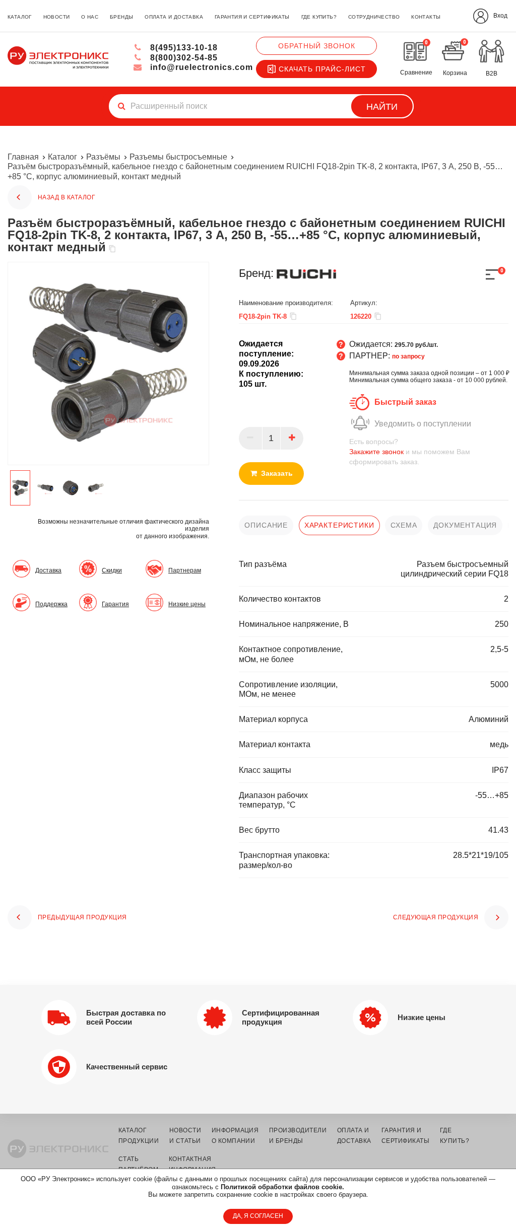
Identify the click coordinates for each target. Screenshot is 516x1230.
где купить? (319, 17)
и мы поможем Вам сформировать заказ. (409, 452)
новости (56, 17)
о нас (89, 17)
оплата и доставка (174, 17)
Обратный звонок (316, 46)
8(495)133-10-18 (183, 47)
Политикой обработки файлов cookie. (282, 1187)
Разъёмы (103, 157)
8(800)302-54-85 (183, 57)
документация (465, 525)
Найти (382, 107)
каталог (20, 17)
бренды (121, 17)
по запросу (408, 356)
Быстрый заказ (405, 402)
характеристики (339, 525)
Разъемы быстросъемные (178, 157)
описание (266, 525)
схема (404, 525)
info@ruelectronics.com (200, 67)
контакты (425, 17)
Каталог (62, 157)
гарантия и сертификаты (252, 17)
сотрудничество (374, 17)
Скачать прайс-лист (322, 69)
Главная (23, 157)
